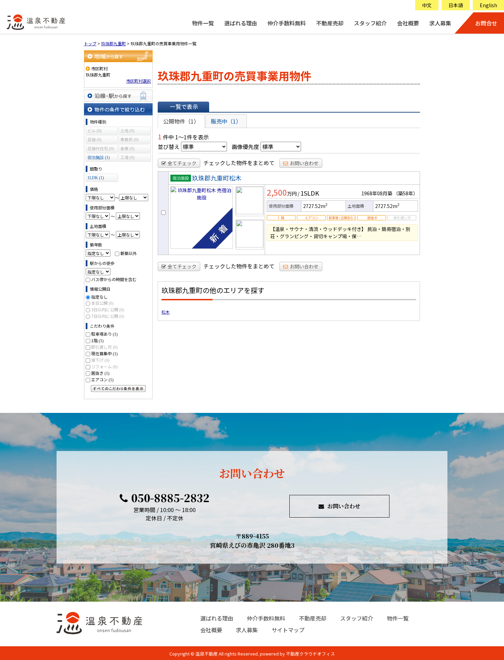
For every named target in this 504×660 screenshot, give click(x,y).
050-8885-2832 (170, 497)
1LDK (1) (95, 177)
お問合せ (486, 23)
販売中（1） (226, 121)
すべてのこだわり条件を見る (118, 388)
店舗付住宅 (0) (100, 148)
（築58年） (405, 193)
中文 (427, 5)
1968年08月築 (376, 193)
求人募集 (440, 23)
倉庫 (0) (127, 148)
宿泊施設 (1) (98, 157)
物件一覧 (203, 23)
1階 (97, 340)
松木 (165, 312)
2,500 (277, 192)
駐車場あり (104, 334)
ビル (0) (94, 130)
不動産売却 (330, 23)
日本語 (455, 5)
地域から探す (118, 56)
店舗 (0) (94, 139)
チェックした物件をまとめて (239, 163)
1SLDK (309, 192)
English (488, 5)
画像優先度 (245, 146)
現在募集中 (104, 353)
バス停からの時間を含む (113, 279)
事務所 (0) (129, 139)
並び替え (169, 146)
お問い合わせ (304, 163)
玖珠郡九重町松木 (216, 177)
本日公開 (102, 303)
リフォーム (104, 366)
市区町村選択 (138, 81)
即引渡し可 (104, 347)
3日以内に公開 (107, 309)
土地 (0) (127, 130)
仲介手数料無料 (286, 23)
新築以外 (128, 253)
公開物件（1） (181, 121)
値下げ (100, 360)
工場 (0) (127, 157)
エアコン (102, 379)
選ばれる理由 (240, 23)
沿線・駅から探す (118, 96)
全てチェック (182, 163)
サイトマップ (288, 630)
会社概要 (408, 23)
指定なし (99, 297)
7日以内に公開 (107, 316)
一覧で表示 (183, 107)
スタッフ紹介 (370, 23)
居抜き (100, 373)
